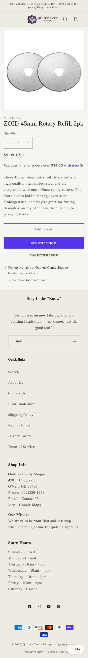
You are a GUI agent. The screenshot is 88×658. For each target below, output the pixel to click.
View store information (26, 280)
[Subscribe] (74, 341)
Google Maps (30, 505)
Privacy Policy (19, 436)
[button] (10, 19)
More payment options (44, 254)
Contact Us (17, 393)
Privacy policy (33, 651)
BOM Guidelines (21, 404)
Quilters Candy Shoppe (37, 644)
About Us (15, 383)
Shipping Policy (21, 415)
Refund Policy (19, 425)
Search (13, 372)
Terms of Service (21, 447)
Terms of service (58, 651)
